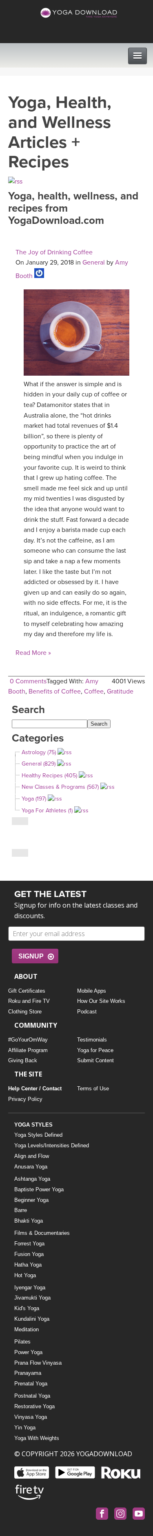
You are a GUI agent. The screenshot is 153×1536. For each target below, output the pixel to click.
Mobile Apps (91, 991)
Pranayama (27, 1373)
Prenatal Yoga (30, 1384)
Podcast (87, 1012)
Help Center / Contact (35, 1088)
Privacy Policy (25, 1099)
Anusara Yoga (30, 1167)
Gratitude (120, 691)
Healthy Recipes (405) (49, 775)
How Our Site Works (101, 1001)
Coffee (94, 691)
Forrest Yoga (29, 1244)
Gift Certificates (26, 991)
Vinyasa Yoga (30, 1417)
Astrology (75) (39, 752)
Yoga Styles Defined (38, 1135)
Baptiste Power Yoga (39, 1189)
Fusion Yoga (29, 1254)
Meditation (26, 1329)
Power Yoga (28, 1352)
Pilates (22, 1342)
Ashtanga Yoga (32, 1179)
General (93, 262)
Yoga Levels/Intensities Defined (51, 1145)
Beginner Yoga (31, 1200)
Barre (20, 1210)
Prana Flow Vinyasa (38, 1363)
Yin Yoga (24, 1427)
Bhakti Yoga (28, 1221)
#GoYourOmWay (28, 1040)
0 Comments (28, 681)
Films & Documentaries (42, 1233)
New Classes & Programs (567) (60, 786)
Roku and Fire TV (29, 1001)
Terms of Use (93, 1088)
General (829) (38, 763)
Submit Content (95, 1060)
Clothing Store (25, 1012)
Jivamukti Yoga (32, 1298)
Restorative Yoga (34, 1406)
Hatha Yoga (28, 1265)
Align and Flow (31, 1156)
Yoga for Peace (95, 1050)
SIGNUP (31, 956)
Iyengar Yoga (29, 1287)
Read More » (33, 653)
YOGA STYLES (33, 1125)
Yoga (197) (34, 798)
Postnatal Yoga (32, 1396)
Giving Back (22, 1060)
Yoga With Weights (36, 1438)
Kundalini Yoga (31, 1319)
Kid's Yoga (26, 1308)
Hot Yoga (25, 1275)
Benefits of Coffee (55, 691)
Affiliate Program (28, 1050)
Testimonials (92, 1040)
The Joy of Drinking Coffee (54, 252)
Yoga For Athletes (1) (47, 810)
